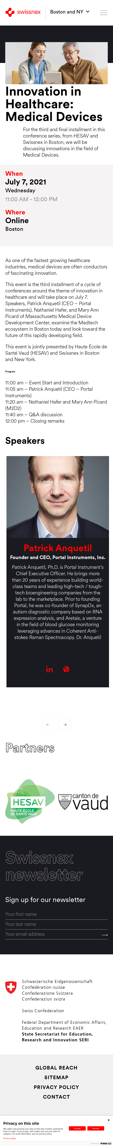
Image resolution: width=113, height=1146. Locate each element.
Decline (95, 1128)
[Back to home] (23, 13)
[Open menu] (104, 12)
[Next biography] (65, 724)
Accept (77, 1128)
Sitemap (56, 1078)
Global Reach (56, 1068)
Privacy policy (9, 1138)
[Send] (105, 935)
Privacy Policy (56, 1087)
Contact (56, 1097)
